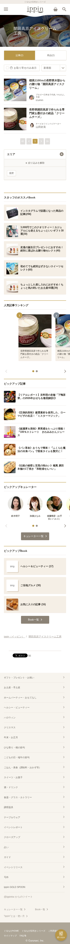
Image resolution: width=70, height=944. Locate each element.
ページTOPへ (35, 646)
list (29, 655)
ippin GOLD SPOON (14, 887)
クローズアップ (12, 837)
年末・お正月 (11, 737)
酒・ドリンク (11, 787)
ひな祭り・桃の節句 (14, 747)
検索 (64, 9)
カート (55, 9)
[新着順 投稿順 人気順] (53, 68)
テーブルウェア (12, 817)
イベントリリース (13, 867)
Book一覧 (40, 909)
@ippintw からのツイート (18, 896)
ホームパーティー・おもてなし (20, 697)
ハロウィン (10, 717)
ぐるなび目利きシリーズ (33, 931)
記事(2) (19, 55)
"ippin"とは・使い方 (14, 916)
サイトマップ (10, 935)
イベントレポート (13, 827)
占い (6, 847)
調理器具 (8, 807)
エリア (11, 154)
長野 (11, 173)
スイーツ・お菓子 (13, 777)
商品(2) (51, 55)
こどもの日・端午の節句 (17, 757)
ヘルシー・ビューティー (17, 707)
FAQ (22, 935)
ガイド (7, 857)
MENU (6, 9)
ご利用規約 (53, 931)
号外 (6, 877)
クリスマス (10, 727)
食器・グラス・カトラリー (18, 797)
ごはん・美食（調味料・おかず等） (22, 767)
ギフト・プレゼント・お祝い (19, 677)
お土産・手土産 (12, 687)
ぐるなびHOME (11, 931)
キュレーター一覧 (13, 909)
